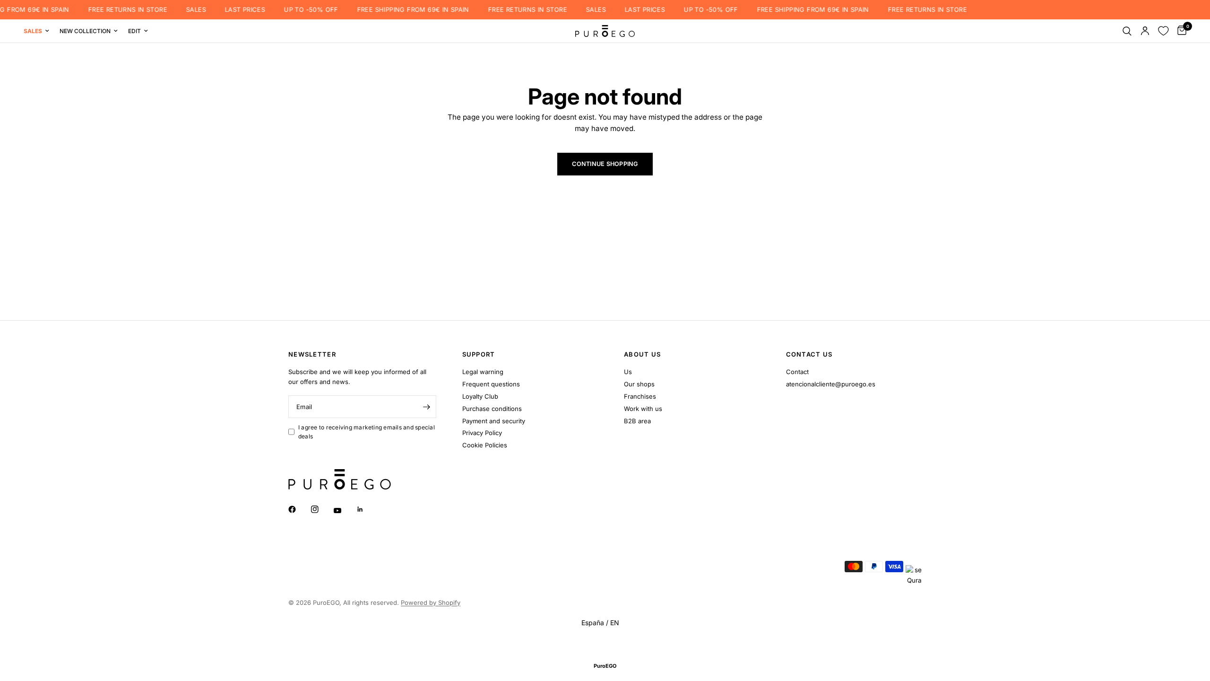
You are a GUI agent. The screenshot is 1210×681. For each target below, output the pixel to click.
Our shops (639, 384)
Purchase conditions (492, 408)
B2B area (637, 421)
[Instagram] (321, 509)
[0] (1179, 31)
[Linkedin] (366, 509)
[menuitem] (39, 31)
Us (628, 371)
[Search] (1127, 31)
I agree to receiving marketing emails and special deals (366, 432)
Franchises (640, 396)
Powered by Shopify (430, 602)
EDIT (134, 31)
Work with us (643, 408)
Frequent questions (491, 384)
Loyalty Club (480, 396)
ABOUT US (642, 354)
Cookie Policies (484, 445)
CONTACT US (809, 354)
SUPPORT (478, 354)
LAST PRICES (236, 10)
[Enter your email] (426, 406)
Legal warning (482, 371)
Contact (797, 371)
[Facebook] (298, 509)
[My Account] (1145, 31)
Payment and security (493, 421)
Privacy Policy (482, 433)
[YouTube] (344, 510)
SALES (187, 10)
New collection (85, 31)
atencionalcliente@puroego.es (830, 384)
